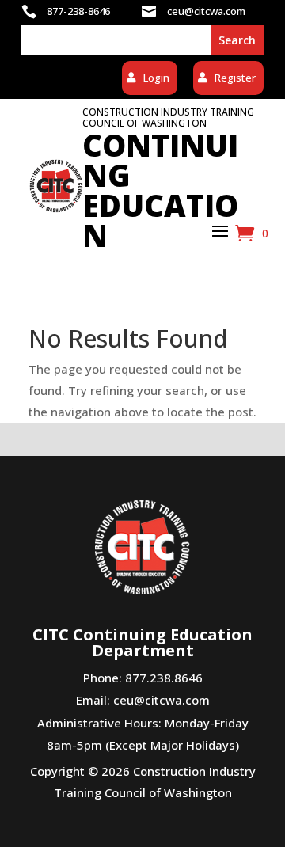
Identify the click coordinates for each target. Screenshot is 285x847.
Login (156, 77)
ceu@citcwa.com (161, 700)
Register (235, 77)
